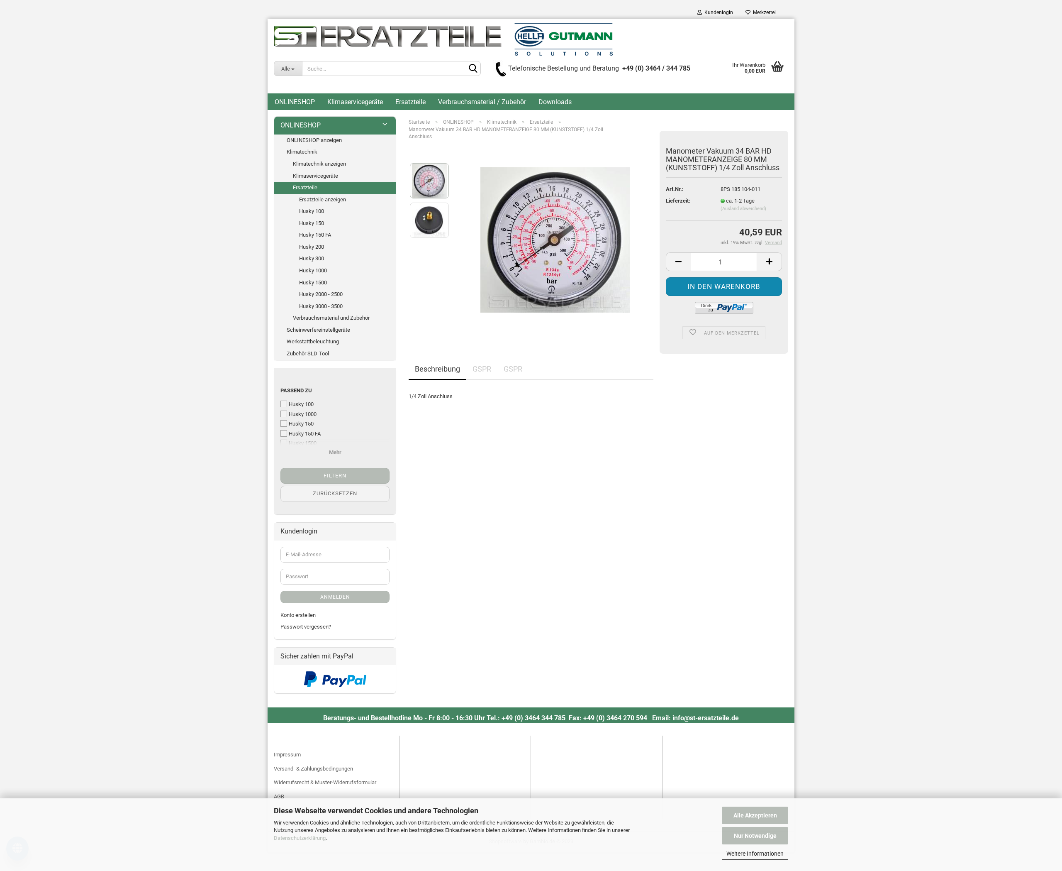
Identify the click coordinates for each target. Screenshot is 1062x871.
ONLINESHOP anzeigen (314, 140)
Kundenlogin (717, 12)
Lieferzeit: (678, 201)
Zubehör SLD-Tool (308, 353)
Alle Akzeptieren (755, 815)
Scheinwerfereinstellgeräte (318, 330)
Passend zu (296, 390)
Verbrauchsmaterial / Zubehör (482, 102)
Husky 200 (311, 247)
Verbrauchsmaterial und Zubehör (331, 318)
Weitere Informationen (755, 853)
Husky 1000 (313, 270)
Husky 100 (311, 211)
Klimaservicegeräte (355, 102)
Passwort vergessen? (305, 627)
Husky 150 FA (315, 235)
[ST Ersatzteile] (443, 39)
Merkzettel (763, 12)
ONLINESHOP (295, 102)
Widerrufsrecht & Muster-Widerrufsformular (325, 782)
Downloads (555, 102)
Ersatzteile (410, 102)
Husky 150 (311, 223)
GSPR (482, 369)
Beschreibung (437, 369)
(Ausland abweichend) (743, 208)
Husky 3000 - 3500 (321, 306)
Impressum (287, 754)
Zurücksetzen (335, 493)
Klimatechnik (302, 152)
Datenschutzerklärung (300, 838)
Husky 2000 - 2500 (321, 294)
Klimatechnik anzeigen (319, 164)
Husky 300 (311, 258)
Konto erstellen (298, 615)
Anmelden (335, 597)
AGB (279, 796)
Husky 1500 (313, 282)
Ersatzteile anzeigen (322, 199)
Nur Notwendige (755, 835)
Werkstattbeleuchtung (313, 341)
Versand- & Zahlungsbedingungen (313, 769)
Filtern (335, 475)
